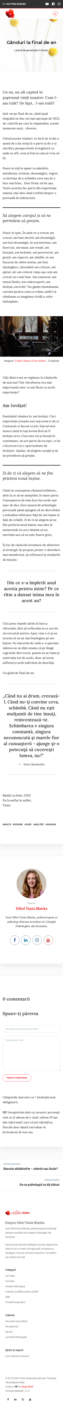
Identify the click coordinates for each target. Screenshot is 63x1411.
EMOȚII (7, 824)
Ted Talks (10, 1275)
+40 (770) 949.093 (15, 3)
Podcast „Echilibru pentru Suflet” (22, 1291)
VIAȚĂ (28, 824)
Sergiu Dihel (27, 1386)
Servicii (8, 1331)
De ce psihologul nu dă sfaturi (39, 1184)
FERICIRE (18, 824)
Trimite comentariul (16, 1078)
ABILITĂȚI (39, 824)
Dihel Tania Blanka (31, 908)
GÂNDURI (51, 824)
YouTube (9, 1281)
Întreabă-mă (11, 1326)
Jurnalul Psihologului (16, 1337)
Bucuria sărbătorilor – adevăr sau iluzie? (31, 1169)
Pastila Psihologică (15, 1286)
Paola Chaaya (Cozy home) (31, 360)
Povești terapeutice (15, 1302)
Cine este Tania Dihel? (16, 1321)
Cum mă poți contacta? (17, 1356)
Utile (7, 1296)
